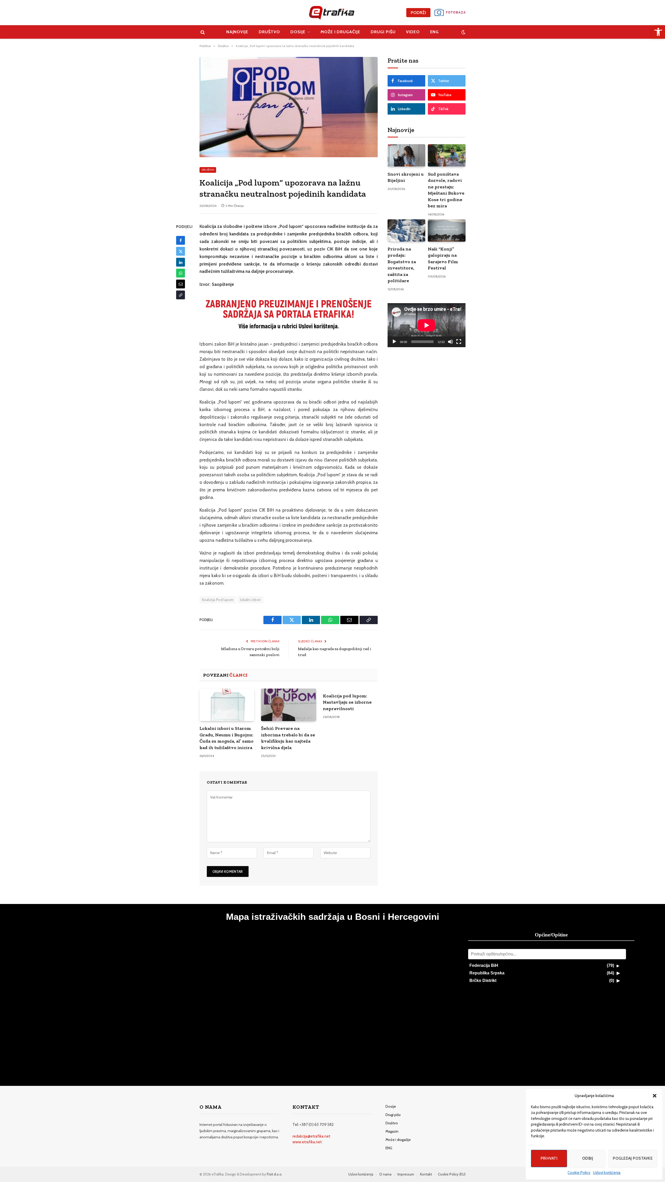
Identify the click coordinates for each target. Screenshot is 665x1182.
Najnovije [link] (237, 31)
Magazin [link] (391, 1131)
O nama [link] (385, 1174)
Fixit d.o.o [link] (274, 1174)
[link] (658, 32)
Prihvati (549, 1158)
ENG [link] (434, 31)
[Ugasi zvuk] (450, 341)
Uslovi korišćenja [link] (607, 1172)
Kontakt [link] (426, 1174)
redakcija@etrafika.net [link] (311, 1136)
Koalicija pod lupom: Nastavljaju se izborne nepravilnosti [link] (347, 702)
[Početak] (394, 341)
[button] (654, 1095)
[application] (427, 325)
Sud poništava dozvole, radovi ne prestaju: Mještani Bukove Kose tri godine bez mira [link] (446, 190)
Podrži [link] (418, 12)
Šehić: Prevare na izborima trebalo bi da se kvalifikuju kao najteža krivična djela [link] (288, 737)
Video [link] (413, 31)
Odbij (587, 1158)
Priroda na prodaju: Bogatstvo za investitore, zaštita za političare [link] (402, 264)
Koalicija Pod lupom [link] (218, 600)
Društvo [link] (269, 31)
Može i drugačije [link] (340, 31)
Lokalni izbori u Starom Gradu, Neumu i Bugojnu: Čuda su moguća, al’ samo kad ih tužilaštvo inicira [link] (227, 737)
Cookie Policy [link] (579, 1172)
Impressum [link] (405, 1174)
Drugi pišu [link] (383, 31)
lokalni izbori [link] (250, 600)
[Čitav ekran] (458, 341)
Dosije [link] (297, 31)
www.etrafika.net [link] (307, 1142)
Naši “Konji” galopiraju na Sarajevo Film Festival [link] (443, 258)
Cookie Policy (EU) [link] (452, 1174)
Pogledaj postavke (633, 1158)
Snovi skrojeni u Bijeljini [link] (406, 177)
